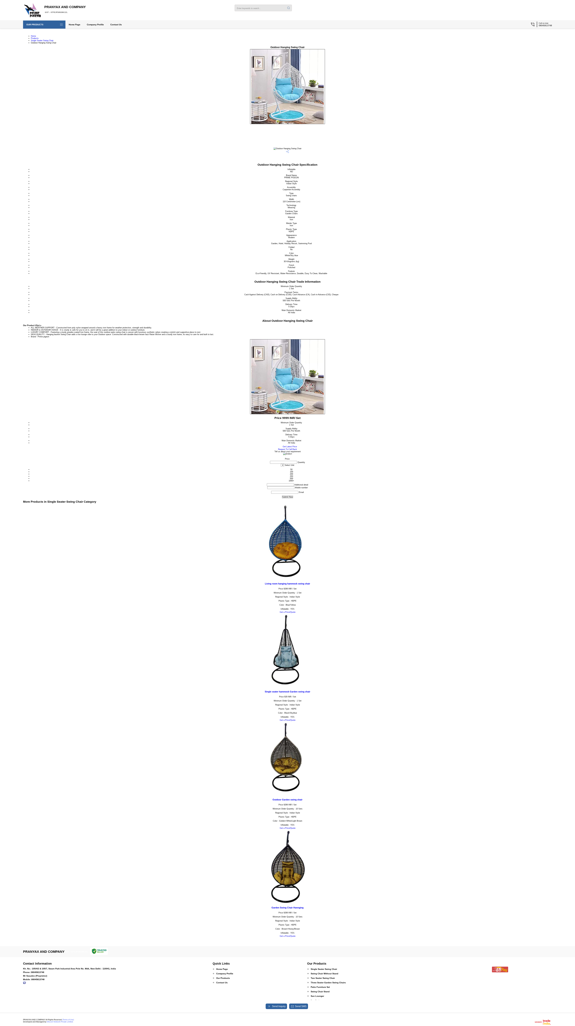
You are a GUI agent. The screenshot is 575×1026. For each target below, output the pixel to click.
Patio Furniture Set (320, 987)
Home (33, 36)
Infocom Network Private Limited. (60, 1022)
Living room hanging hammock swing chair (287, 583)
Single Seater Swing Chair (42, 40)
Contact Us (116, 24)
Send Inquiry (278, 1006)
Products (35, 38)
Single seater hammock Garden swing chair (287, 691)
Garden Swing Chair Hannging (287, 907)
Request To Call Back (287, 449)
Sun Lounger (317, 996)
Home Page (74, 24)
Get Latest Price (289, 446)
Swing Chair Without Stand (324, 973)
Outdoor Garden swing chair (287, 799)
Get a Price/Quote (287, 612)
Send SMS (301, 1006)
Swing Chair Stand (320, 991)
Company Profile (95, 24)
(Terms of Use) (68, 1020)
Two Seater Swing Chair (323, 978)
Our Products (34, 24)
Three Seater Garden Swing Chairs (328, 982)
